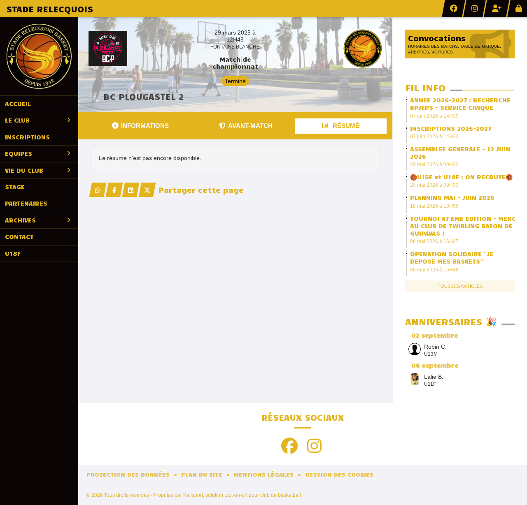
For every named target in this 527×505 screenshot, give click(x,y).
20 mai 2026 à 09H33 (434, 185)
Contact (19, 236)
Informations (145, 125)
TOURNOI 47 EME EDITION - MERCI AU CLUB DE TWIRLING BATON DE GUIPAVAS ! (464, 226)
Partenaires (26, 203)
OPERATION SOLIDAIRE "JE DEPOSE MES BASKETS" (451, 257)
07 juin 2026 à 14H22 (434, 136)
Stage (15, 186)
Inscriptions (27, 137)
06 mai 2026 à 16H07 (434, 241)
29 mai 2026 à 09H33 (434, 164)
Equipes (18, 153)
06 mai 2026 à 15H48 (434, 270)
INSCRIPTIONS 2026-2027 (450, 128)
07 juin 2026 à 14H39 (434, 116)
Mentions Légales (264, 474)
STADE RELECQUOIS (49, 8)
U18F (13, 253)
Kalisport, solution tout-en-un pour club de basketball (242, 495)
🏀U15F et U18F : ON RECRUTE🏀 (461, 177)
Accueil (18, 103)
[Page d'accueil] (39, 56)
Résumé (345, 125)
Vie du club (24, 170)
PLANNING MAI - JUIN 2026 (452, 197)
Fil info (425, 87)
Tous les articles (460, 286)
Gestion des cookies (339, 474)
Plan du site (201, 474)
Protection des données (128, 474)
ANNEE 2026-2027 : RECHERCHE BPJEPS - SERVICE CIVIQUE (460, 103)
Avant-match (250, 125)
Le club (17, 120)
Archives (20, 220)
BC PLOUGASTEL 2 (143, 96)
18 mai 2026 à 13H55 (434, 206)
